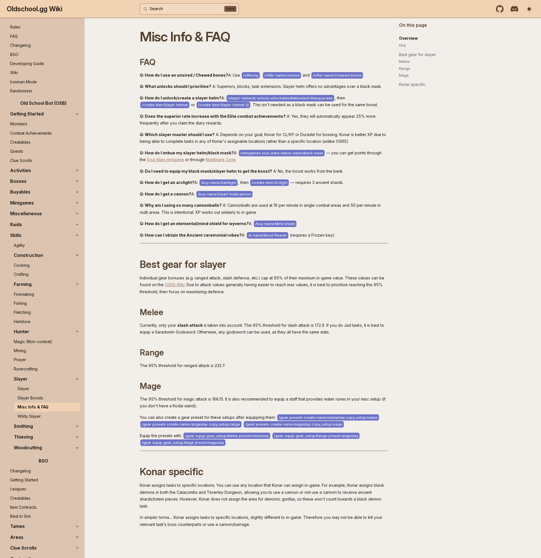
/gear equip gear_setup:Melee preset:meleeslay (227, 435)
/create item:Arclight (269, 182)
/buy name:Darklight (218, 182)
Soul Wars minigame (165, 159)
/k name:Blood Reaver (267, 235)
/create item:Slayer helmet (165, 105)
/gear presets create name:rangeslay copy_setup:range (191, 424)
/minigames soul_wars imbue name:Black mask (281, 153)
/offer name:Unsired (282, 75)
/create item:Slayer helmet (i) (223, 105)
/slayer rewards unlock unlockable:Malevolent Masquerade (280, 98)
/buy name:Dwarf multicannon (224, 194)
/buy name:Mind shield (275, 223)
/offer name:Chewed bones (337, 75)
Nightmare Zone (221, 159)
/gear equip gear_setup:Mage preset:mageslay (183, 442)
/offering (250, 75)
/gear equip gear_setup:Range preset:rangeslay (316, 435)
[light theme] (529, 9)
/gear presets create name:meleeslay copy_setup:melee (328, 417)
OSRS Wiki (175, 284)
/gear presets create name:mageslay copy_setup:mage (293, 424)
